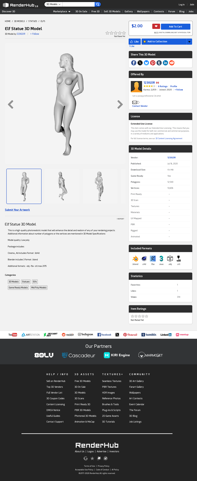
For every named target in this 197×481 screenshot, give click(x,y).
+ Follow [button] (34, 33)
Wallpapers (143, 11)
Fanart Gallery (136, 387)
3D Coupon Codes (55, 398)
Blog (181, 11)
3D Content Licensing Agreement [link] (168, 139)
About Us (79, 451)
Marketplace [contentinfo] (60, 11)
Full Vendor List (54, 392)
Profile (173, 86)
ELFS (43, 21)
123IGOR (21, 33)
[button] (9, 104)
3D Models (14, 282)
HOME (8, 21)
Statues (26, 282)
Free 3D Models (83, 381)
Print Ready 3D (82, 404)
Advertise (101, 451)
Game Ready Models (18, 287)
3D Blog (133, 416)
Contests (159, 11)
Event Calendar (136, 404)
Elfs (35, 282)
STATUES (32, 21)
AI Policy (115, 470)
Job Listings (135, 421)
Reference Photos (111, 398)
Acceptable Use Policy (84, 470)
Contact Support (55, 421)
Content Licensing (55, 404)
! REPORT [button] (120, 219)
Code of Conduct (102, 470)
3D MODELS (19, 21)
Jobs (191, 11)
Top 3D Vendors (54, 387)
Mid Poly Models (38, 287)
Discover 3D (8, 11)
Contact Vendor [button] (140, 106)
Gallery (129, 11)
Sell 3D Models (112, 11)
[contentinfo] (54, 4)
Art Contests (135, 398)
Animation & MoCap (84, 421)
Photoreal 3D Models (85, 416)
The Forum (134, 410)
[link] (182, 4)
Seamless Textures (111, 381)
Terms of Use (89, 466)
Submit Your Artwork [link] (17, 209)
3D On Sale (81, 11)
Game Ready (137, 176)
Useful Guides (53, 416)
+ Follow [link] (179, 90)
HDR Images (108, 392)
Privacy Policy (103, 466)
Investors (114, 451)
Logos (90, 451)
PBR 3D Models (83, 410)
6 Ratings (163, 86)
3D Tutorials (108, 421)
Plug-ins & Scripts (111, 410)
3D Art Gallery (136, 381)
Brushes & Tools (110, 404)
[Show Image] (24, 186)
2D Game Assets (110, 416)
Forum (171, 11)
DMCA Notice (53, 410)
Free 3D (95, 11)
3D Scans (79, 398)
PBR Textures (109, 387)
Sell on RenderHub (55, 381)
